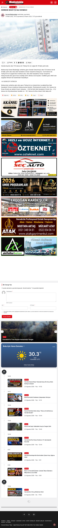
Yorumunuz (9, 291)
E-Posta (32, 305)
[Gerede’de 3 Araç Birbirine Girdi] (29, 488)
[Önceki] (2, 331)
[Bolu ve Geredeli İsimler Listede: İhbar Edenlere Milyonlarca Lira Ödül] (29, 471)
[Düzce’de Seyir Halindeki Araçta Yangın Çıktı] (29, 425)
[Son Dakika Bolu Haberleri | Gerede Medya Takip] (14, 2)
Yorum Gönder (7, 316)
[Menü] (2, 2)
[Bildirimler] (55, 2)
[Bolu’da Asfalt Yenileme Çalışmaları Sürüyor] (29, 396)
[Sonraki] (55, 331)
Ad (3, 305)
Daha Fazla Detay (29, 365)
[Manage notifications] (54, 524)
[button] (51, 2)
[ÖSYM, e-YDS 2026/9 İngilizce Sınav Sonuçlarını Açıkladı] (29, 331)
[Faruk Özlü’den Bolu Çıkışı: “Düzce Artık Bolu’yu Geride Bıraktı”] (29, 411)
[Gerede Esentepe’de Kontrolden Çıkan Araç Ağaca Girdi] (29, 455)
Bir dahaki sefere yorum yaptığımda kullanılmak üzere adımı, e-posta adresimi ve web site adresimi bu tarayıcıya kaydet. (29, 312)
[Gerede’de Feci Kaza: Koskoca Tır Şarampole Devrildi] (29, 440)
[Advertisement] (29, 267)
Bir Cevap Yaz (7, 285)
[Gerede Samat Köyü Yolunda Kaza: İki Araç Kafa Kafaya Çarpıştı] (29, 379)
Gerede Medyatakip (11, 14)
